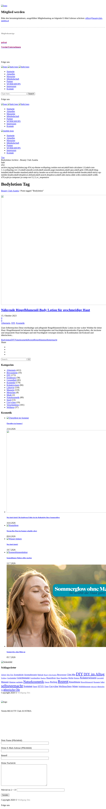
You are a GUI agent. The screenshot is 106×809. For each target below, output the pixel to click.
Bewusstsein (12, 373)
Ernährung (11, 377)
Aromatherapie (30, 674)
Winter (75, 686)
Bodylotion (6, 340)
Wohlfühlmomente (85, 687)
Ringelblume (39, 340)
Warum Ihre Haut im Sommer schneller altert (22, 531)
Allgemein (5, 323)
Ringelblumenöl (87, 682)
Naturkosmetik (21, 340)
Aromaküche (19, 675)
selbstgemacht (51, 340)
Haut (58, 678)
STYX (41, 686)
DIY (13, 323)
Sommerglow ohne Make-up (16, 652)
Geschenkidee (11, 678)
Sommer (27, 686)
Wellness (10, 407)
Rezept (31, 340)
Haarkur (43, 678)
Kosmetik (20, 323)
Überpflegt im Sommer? (15, 423)
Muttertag (12, 682)
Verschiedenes (13, 405)
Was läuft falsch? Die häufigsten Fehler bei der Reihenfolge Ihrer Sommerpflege (33, 517)
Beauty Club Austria (10, 191)
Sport (9, 400)
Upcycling (11, 402)
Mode (9, 395)
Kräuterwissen (13, 385)
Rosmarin (97, 682)
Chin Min (71, 674)
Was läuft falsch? (12, 544)
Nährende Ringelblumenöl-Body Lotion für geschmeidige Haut (45, 310)
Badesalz (40, 675)
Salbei (102, 682)
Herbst (70, 678)
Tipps (46, 686)
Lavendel (100, 678)
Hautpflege (64, 678)
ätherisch (94, 686)
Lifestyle (10, 387)
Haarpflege (51, 678)
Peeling (53, 682)
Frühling (4, 678)
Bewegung (61, 675)
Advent (3, 675)
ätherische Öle (11, 689)
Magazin (10, 390)
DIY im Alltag (94, 674)
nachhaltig (19, 682)
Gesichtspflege (35, 678)
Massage (5, 682)
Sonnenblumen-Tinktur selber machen (19, 558)
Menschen (11, 392)
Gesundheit (12, 380)
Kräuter (77, 678)
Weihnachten (65, 686)
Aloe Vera (9, 675)
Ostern (47, 682)
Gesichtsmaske (23, 678)
